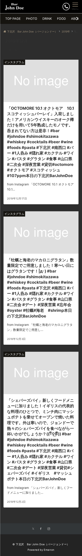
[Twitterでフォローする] (33, 529)
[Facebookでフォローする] (41, 529)
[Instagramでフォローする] (48, 529)
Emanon (49, 549)
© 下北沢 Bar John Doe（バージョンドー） (41, 544)
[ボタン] (66, 6)
